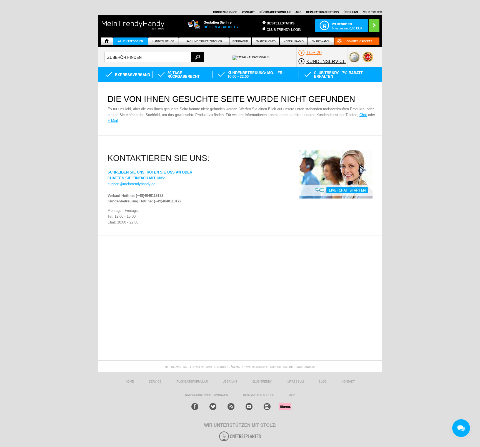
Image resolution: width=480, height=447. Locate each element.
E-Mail (113, 121)
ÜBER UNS (351, 12)
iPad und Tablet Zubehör (204, 41)
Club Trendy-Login (284, 29)
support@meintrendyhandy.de (131, 184)
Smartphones (266, 41)
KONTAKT (348, 381)
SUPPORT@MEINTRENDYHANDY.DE (293, 367)
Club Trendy (262, 381)
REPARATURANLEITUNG (322, 12)
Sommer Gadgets (359, 41)
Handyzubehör (163, 41)
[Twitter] (212, 406)
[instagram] (267, 406)
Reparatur (240, 41)
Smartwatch (321, 41)
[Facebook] (194, 406)
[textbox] (154, 57)
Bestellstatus (280, 23)
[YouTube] (249, 406)
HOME (130, 381)
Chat (363, 115)
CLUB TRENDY (372, 12)
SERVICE (155, 381)
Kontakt (248, 12)
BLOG (323, 381)
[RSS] (231, 406)
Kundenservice (225, 12)
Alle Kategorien (130, 41)
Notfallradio (294, 41)
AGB (298, 12)
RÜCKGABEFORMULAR (275, 12)
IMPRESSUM (295, 381)
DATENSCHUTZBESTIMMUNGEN (206, 395)
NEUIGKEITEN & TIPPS (258, 395)
